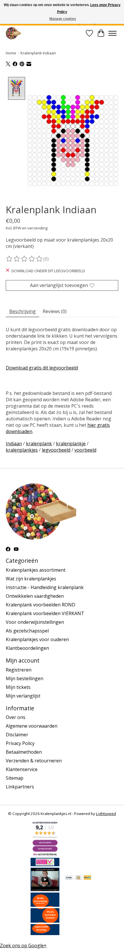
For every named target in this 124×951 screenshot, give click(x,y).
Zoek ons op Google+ (23, 945)
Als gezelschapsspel (27, 631)
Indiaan (14, 443)
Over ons (15, 717)
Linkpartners (20, 786)
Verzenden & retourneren (34, 760)
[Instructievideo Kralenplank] (45, 889)
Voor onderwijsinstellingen (35, 622)
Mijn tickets (18, 687)
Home (11, 53)
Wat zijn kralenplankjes (31, 578)
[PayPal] (87, 878)
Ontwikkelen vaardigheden (35, 596)
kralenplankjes (22, 450)
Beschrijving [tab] (22, 311)
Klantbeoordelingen (27, 648)
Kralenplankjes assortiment (35, 570)
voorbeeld (85, 450)
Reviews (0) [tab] (55, 311)
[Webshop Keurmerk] (45, 864)
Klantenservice (21, 769)
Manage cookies (62, 19)
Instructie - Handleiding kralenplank (45, 587)
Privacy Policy (20, 743)
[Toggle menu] (112, 33)
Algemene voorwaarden (31, 726)
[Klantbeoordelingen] (45, 921)
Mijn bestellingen (24, 678)
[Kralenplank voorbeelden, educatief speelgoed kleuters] (13, 33)
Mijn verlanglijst (23, 696)
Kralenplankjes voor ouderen (37, 639)
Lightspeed (106, 813)
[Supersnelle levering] (45, 933)
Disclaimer (17, 734)
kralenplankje (71, 443)
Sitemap (14, 778)
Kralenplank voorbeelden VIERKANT (45, 613)
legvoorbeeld (56, 450)
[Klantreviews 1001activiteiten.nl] (45, 854)
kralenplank (39, 443)
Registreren (18, 670)
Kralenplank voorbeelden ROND (40, 604)
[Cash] (78, 878)
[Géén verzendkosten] (45, 905)
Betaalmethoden (24, 752)
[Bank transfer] (69, 878)
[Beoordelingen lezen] (24, 258)
